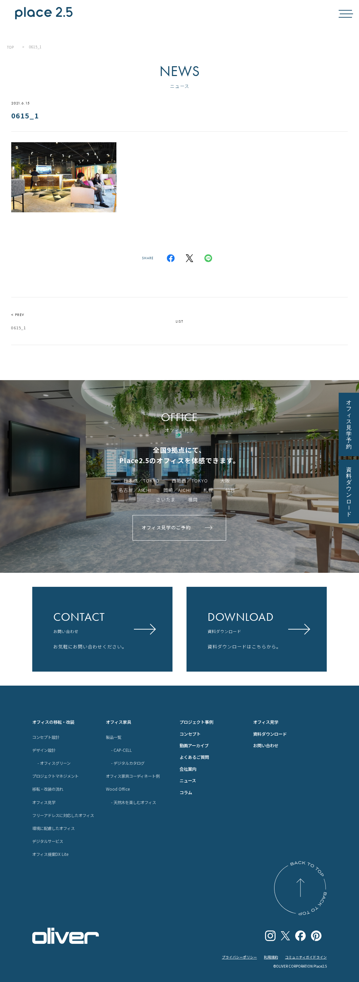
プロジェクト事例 (196, 722)
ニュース (188, 780)
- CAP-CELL (121, 750)
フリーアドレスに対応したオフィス (63, 815)
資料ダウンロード (270, 734)
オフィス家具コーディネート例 (133, 776)
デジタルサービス (47, 841)
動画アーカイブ (194, 745)
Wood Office (118, 789)
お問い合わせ (265, 745)
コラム (186, 792)
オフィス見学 (43, 802)
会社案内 (188, 769)
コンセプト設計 (45, 737)
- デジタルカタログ (127, 763)
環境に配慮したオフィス (53, 828)
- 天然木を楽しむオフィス (133, 802)
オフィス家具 (118, 722)
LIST (179, 321)
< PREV (18, 321)
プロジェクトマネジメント (55, 776)
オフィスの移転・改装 (53, 722)
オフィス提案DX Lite (50, 854)
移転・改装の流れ (47, 789)
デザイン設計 (43, 750)
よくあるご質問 (194, 757)
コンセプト (190, 734)
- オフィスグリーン (54, 763)
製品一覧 (113, 737)
